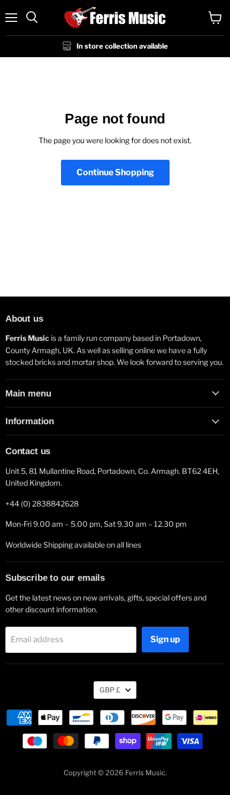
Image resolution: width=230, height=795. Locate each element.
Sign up (165, 639)
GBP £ (109, 689)
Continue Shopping (115, 172)
